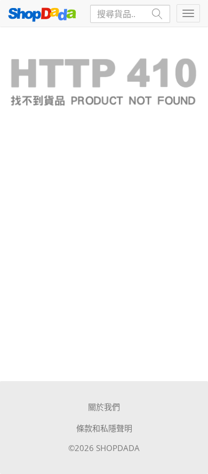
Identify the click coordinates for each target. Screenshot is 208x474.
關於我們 (104, 406)
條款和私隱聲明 (104, 428)
